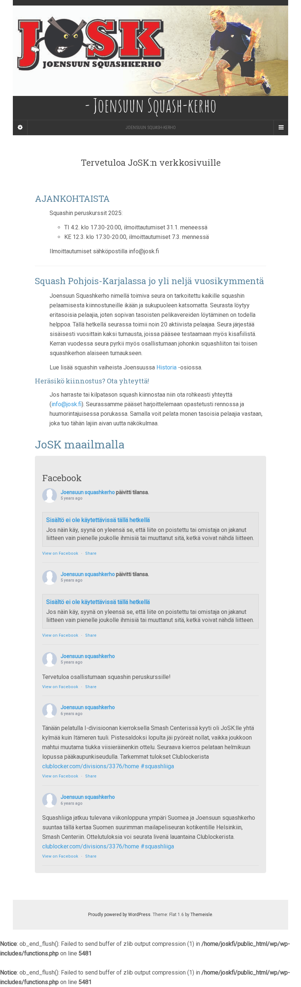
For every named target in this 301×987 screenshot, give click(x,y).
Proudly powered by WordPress (119, 914)
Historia (167, 367)
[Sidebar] (20, 127)
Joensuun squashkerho (88, 492)
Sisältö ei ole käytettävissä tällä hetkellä (98, 519)
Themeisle (201, 914)
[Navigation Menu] (280, 127)
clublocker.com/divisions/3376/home (90, 766)
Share (91, 553)
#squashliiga (157, 766)
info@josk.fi (66, 404)
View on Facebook (60, 553)
